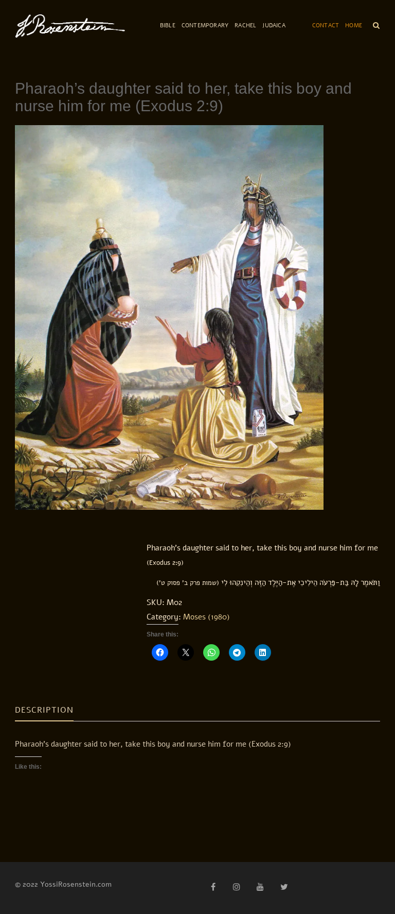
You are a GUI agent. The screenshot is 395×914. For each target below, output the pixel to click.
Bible (167, 25)
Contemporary (205, 25)
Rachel (245, 25)
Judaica (273, 25)
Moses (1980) (206, 617)
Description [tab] (44, 710)
